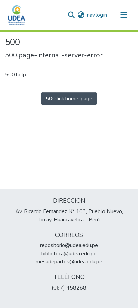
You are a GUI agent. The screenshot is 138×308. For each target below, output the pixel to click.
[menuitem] (81, 15)
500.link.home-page (69, 98)
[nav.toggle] (123, 15)
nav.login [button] (97, 15)
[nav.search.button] (71, 15)
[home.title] (16, 15)
